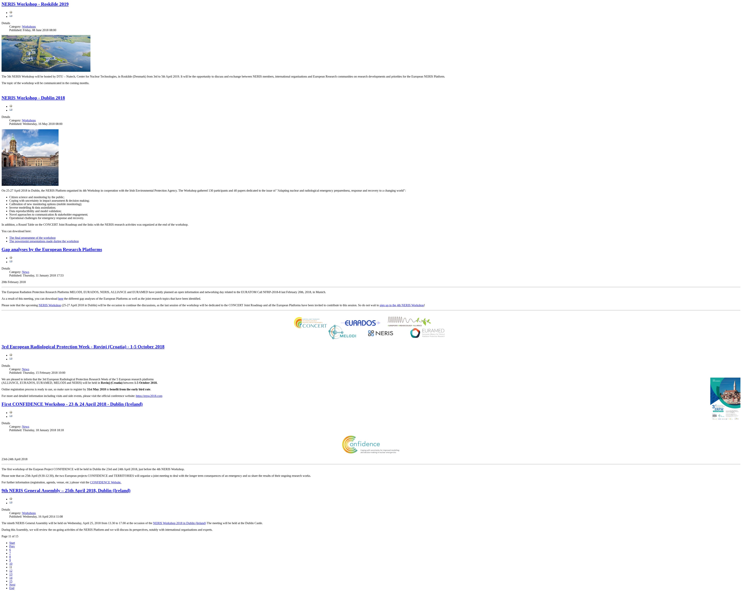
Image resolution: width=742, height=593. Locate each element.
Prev (12, 546)
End (11, 588)
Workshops (29, 26)
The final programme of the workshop (32, 237)
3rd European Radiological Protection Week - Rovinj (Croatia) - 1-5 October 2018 (83, 346)
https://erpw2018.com (149, 396)
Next (12, 584)
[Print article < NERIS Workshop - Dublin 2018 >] (10, 106)
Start (12, 542)
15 (10, 581)
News (25, 272)
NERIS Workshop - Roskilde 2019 (35, 4)
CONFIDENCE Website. (105, 482)
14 (10, 577)
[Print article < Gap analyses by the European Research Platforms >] (10, 258)
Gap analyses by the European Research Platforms (52, 249)
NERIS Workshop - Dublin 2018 (33, 97)
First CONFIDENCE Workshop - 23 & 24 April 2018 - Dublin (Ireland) (72, 404)
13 (10, 574)
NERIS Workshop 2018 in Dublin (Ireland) (179, 523)
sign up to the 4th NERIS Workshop (402, 305)
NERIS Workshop (50, 305)
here (60, 298)
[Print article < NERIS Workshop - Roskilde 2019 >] (10, 12)
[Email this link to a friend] (10, 16)
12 (10, 570)
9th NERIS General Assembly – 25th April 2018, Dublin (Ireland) (66, 490)
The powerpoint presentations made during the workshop (44, 241)
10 (10, 563)
